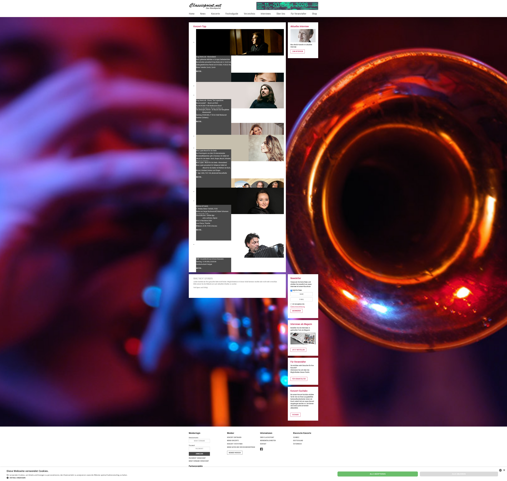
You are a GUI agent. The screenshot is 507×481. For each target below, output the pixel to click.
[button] (76, 477)
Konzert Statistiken (234, 444)
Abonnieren (296, 311)
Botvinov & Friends (202, 206)
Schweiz (296, 437)
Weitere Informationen (136, 475)
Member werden (235, 453)
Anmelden (199, 454)
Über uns (280, 13)
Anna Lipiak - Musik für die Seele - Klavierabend (211, 162)
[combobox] (500, 470)
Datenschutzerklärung (297, 307)
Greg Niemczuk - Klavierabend (206, 57)
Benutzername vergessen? (199, 461)
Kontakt (263, 444)
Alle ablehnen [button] (459, 474)
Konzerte (215, 13)
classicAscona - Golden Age (205, 215)
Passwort (192, 445)
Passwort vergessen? (197, 458)
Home (191, 13)
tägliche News (297, 290)
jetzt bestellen (298, 350)
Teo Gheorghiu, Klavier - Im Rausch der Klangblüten (212, 110)
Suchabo (295, 415)
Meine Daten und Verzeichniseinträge (241, 447)
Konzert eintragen (234, 437)
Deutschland (298, 440)
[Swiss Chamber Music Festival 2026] (287, 6)
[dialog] (253, 474)
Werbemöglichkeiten (268, 440)
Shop (314, 13)
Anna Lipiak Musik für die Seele (206, 151)
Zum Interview (297, 51)
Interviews (266, 13)
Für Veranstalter (298, 13)
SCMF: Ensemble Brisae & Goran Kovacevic (210, 259)
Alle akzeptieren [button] (378, 474)
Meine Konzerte (233, 440)
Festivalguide (232, 13)
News (203, 13)
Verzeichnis (249, 13)
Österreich (297, 444)
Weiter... (199, 71)
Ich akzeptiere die (297, 305)
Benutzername (193, 438)
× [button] (504, 470)
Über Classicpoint (267, 437)
